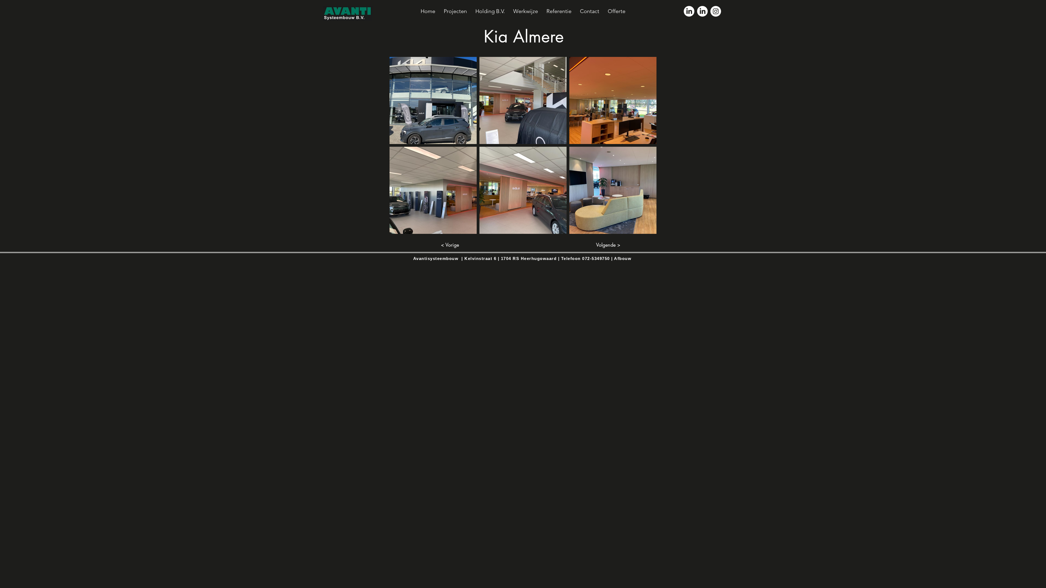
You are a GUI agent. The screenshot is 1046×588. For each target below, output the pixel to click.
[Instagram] (715, 11)
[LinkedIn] (689, 11)
